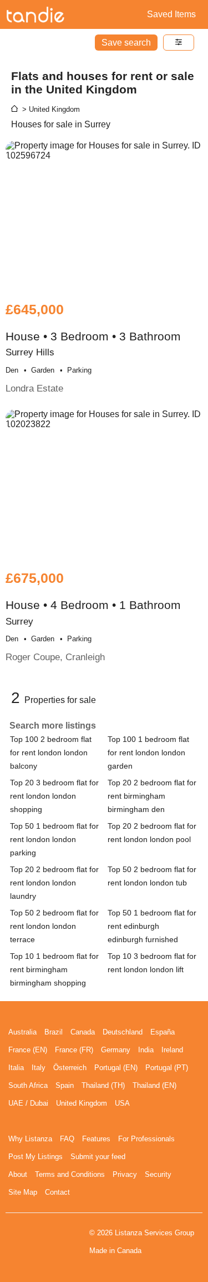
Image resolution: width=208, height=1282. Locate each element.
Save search (126, 42)
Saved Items (171, 14)
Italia (16, 1067)
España (162, 1032)
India (146, 1050)
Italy (38, 1067)
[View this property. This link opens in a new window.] (104, 216)
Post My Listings (35, 1156)
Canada (82, 1032)
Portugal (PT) (166, 1067)
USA (122, 1103)
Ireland (172, 1050)
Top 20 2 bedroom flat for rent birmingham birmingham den (152, 796)
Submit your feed (97, 1156)
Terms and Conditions (70, 1174)
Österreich (70, 1067)
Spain (64, 1085)
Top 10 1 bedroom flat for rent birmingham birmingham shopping (54, 969)
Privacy (125, 1174)
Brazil (53, 1032)
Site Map (22, 1192)
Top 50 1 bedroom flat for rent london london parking (54, 839)
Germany (115, 1050)
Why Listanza (30, 1139)
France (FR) (74, 1050)
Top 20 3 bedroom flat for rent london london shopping (54, 796)
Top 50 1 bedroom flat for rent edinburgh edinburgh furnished (152, 926)
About (17, 1174)
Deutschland (123, 1032)
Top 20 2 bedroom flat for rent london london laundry (54, 882)
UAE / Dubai (28, 1103)
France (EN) (27, 1050)
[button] (178, 42)
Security (158, 1174)
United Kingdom (81, 1103)
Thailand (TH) (103, 1085)
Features (96, 1139)
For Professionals (146, 1139)
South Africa (28, 1085)
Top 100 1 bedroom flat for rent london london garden (148, 752)
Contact (57, 1192)
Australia (22, 1032)
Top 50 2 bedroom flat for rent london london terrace (54, 926)
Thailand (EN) (154, 1085)
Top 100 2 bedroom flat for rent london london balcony (51, 752)
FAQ (67, 1139)
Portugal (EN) (116, 1067)
